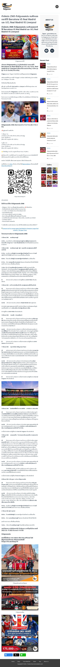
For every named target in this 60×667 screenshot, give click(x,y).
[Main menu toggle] (57, 6)
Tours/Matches (26, 661)
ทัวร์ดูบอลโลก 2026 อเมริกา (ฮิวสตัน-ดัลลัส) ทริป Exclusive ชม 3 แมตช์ (52, 138)
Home (12, 661)
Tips (40, 661)
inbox (11, 164)
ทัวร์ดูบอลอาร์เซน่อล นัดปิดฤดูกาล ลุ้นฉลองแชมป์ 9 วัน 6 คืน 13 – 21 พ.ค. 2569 (52, 153)
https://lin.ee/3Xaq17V (6, 166)
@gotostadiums (26, 164)
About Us (46, 661)
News (34, 661)
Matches (48, 63)
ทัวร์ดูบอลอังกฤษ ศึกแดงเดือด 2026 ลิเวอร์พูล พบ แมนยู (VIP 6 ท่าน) (52, 69)
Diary (18, 661)
